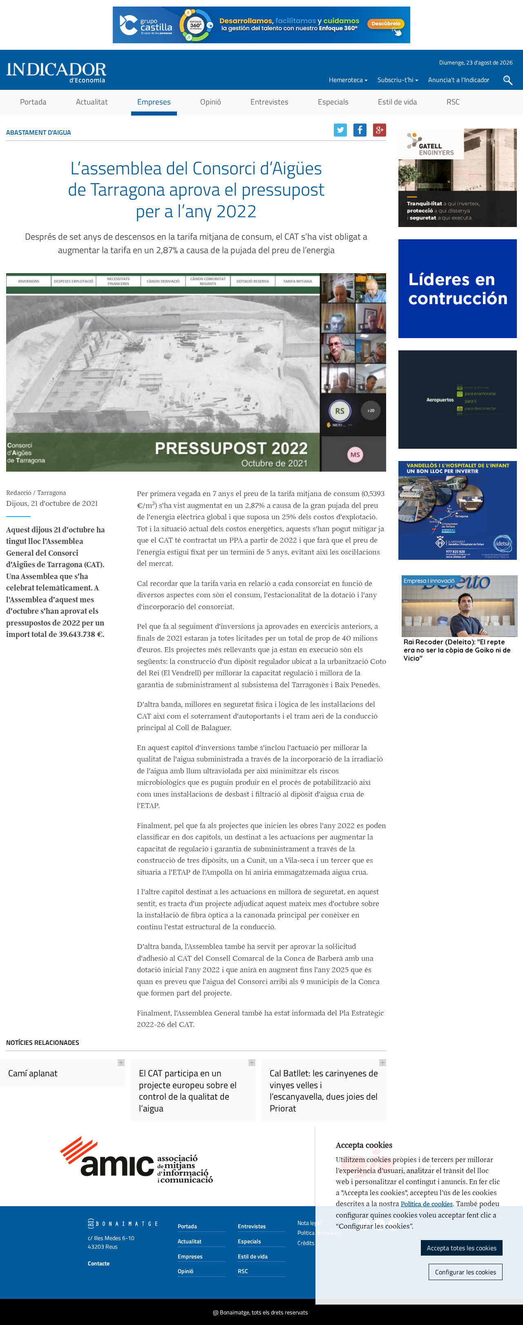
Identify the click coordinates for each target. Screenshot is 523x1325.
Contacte (99, 1263)
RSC (453, 101)
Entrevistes (269, 101)
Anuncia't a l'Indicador (458, 80)
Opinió (210, 101)
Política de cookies (427, 1204)
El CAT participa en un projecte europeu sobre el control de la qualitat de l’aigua (188, 1090)
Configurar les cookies (465, 1272)
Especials (333, 101)
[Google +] (379, 130)
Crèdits (306, 1242)
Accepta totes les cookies (461, 1248)
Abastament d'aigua (38, 132)
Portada (33, 101)
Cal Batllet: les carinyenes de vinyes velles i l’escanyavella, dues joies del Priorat (324, 1090)
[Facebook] (360, 130)
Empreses (154, 101)
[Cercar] (508, 80)
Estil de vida (397, 101)
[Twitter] (340, 130)
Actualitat (92, 101)
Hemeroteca (346, 80)
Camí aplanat (33, 1073)
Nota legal (309, 1222)
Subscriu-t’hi (395, 80)
